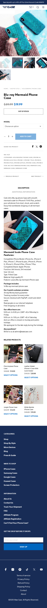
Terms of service (23, 575)
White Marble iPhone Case (29, 408)
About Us (8, 499)
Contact (23, 590)
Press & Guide (10, 455)
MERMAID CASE (35, 165)
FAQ (5, 511)
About (23, 594)
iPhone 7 (20, 160)
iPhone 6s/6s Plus (10, 160)
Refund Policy (23, 583)
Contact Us (8, 503)
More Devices (9, 447)
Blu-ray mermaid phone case (19, 165)
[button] (31, 7)
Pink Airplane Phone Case (11, 367)
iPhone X (39, 163)
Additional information (23, 192)
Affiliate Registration (12, 519)
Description (23, 188)
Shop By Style (15, 88)
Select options (11, 375)
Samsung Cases (10, 473)
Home (6, 88)
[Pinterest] (41, 147)
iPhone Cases (31, 163)
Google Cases (9, 477)
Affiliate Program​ (11, 515)
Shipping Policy (23, 586)
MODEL (7, 122)
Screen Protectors (11, 485)
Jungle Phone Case (10, 407)
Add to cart (25, 136)
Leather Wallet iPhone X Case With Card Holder (31, 368)
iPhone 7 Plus (29, 160)
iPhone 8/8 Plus (19, 163)
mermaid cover (21, 168)
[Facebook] (33, 147)
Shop (6, 439)
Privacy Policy (23, 579)
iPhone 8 (38, 160)
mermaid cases (9, 168)
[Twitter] (37, 147)
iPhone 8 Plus (8, 163)
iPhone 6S (36, 157)
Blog (6, 451)
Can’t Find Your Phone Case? (16, 523)
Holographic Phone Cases (31, 88)
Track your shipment (13, 507)
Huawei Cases (10, 481)
